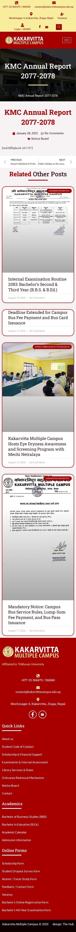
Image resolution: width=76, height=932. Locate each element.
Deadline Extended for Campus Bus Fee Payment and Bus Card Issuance (38, 318)
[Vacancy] (62, 14)
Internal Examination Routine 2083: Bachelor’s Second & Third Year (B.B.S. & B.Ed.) (37, 284)
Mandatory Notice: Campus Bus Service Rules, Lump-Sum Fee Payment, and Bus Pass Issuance (36, 614)
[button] (59, 27)
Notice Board (40, 138)
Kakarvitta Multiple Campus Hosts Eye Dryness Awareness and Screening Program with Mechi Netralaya (37, 446)
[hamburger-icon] (66, 40)
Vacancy (62, 17)
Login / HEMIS (22, 29)
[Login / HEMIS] (22, 25)
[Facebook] (39, 27)
